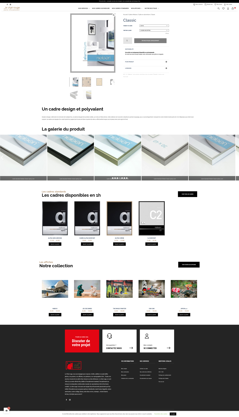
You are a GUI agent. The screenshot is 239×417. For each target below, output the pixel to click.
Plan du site (161, 381)
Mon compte (229, 4)
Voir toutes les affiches (189, 264)
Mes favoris (219, 4)
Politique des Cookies (163, 378)
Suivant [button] (236, 157)
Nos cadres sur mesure (101, 8)
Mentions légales (162, 368)
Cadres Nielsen (133, 14)
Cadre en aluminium (144, 14)
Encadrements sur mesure (146, 378)
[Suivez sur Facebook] (7, 4)
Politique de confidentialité (165, 375)
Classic (146, 74)
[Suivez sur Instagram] (10, 4)
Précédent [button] (2, 157)
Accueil (125, 14)
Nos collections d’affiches (145, 372)
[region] (119, 159)
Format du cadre (127, 25)
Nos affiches (136, 8)
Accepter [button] (173, 414)
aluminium (160, 74)
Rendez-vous (210, 4)
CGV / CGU (161, 372)
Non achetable (150, 74)
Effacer (167, 33)
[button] (234, 8)
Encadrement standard (145, 375)
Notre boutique (151, 8)
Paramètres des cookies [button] (160, 414)
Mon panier (123, 375)
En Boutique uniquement (150, 40)
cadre (163, 74)
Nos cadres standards (120, 8)
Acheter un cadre (144, 368)
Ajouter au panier (55, 244)
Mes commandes (125, 372)
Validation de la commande (127, 378)
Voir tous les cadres (187, 194)
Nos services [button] (83, 8)
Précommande (125, 76)
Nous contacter (199, 4)
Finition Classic (127, 30)
